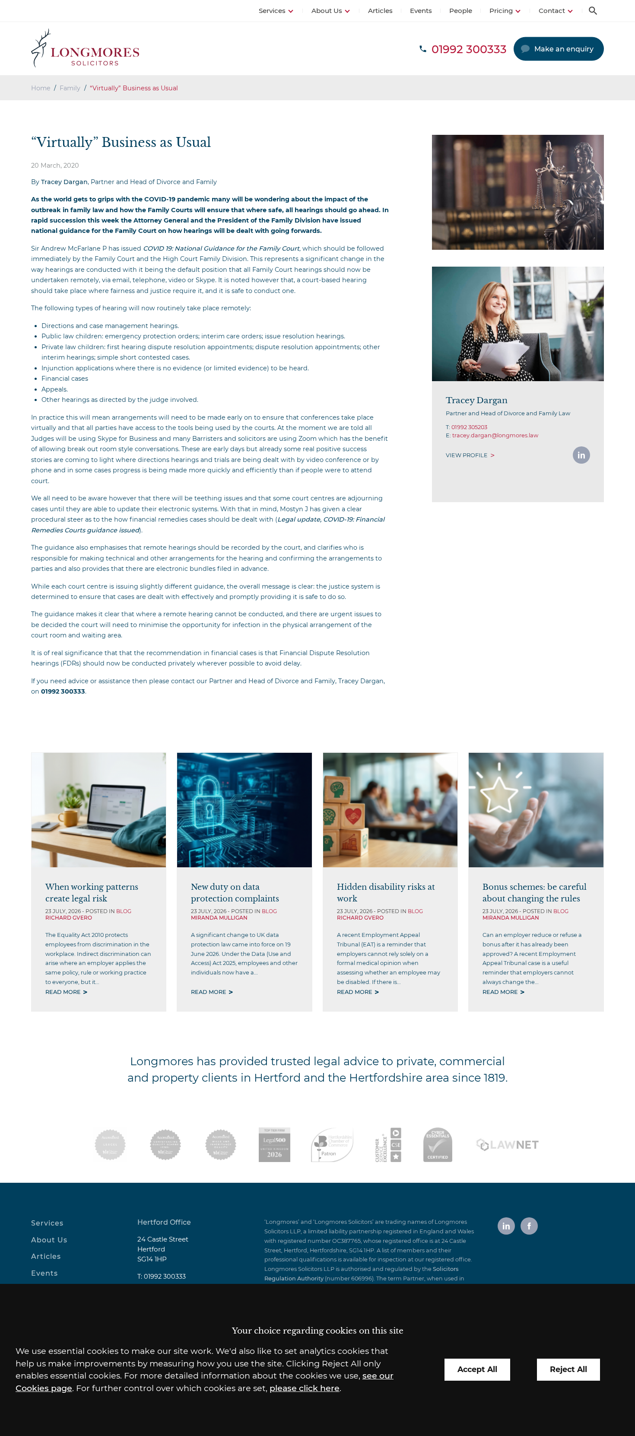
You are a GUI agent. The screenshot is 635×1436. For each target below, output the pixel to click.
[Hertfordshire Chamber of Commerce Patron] (332, 1144)
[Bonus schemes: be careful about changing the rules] (536, 810)
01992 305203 (469, 427)
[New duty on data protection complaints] (244, 810)
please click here (305, 1388)
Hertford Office (164, 1222)
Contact (552, 10)
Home (41, 88)
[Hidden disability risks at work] (390, 810)
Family (70, 88)
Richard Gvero (68, 917)
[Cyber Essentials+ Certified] (437, 1144)
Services (272, 10)
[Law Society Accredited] (110, 1144)
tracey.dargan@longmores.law (495, 435)
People (460, 10)
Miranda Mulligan (219, 917)
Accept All (477, 1369)
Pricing (501, 10)
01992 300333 (165, 1276)
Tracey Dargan (64, 182)
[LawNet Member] (507, 1144)
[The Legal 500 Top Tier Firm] (274, 1144)
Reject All (568, 1369)
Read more (63, 992)
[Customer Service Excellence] (388, 1144)
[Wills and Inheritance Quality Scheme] (220, 1144)
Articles (380, 10)
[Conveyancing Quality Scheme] (165, 1144)
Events (421, 10)
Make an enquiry (564, 49)
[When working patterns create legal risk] (99, 810)
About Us (326, 10)
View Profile (467, 455)
